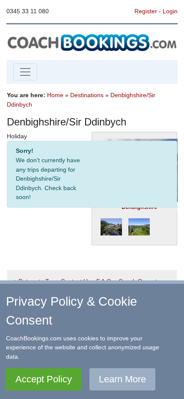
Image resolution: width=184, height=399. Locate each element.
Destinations (87, 95)
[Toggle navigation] (25, 71)
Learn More (122, 379)
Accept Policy (43, 379)
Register (145, 11)
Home (55, 95)
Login (170, 11)
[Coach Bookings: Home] (92, 41)
